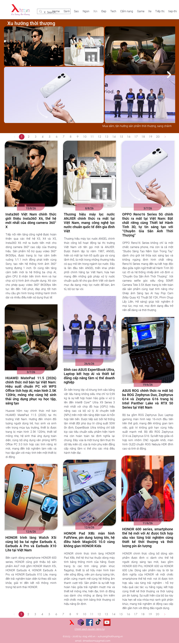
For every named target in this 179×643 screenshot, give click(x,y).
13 (106, 137)
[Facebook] (89, 622)
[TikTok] (98, 622)
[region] (31, 220)
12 (99, 137)
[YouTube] (106, 622)
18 (143, 137)
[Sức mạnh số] (80, 622)
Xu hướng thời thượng (31, 23)
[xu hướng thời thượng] (72, 622)
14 (114, 137)
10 (85, 137)
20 (158, 137)
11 (92, 137)
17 (136, 137)
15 (121, 137)
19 (150, 137)
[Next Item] (169, 74)
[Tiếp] (165, 136)
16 (128, 137)
